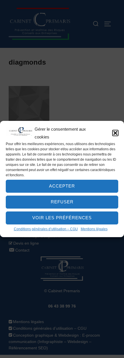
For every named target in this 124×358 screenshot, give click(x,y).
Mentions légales (94, 229)
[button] (115, 133)
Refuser (62, 201)
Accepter (62, 185)
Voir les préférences (62, 217)
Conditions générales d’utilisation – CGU (46, 229)
